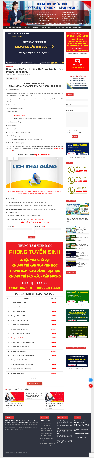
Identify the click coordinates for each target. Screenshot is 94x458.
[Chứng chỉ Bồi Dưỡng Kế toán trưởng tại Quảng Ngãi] (14, 393)
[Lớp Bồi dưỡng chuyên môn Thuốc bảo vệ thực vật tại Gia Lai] (71, 235)
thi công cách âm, (70, 343)
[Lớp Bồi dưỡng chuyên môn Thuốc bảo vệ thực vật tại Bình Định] (71, 243)
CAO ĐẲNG (27, 27)
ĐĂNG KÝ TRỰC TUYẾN (71, 27)
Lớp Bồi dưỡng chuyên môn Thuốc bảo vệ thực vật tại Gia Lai (82, 237)
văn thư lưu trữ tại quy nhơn (24, 74)
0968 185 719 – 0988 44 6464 (82, 433)
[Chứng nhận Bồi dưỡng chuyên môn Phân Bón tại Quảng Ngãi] (71, 251)
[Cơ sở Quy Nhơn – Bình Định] (6, 27)
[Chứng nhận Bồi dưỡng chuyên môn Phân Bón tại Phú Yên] (71, 261)
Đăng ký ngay (33, 383)
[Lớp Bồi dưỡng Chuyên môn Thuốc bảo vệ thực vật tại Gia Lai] (71, 227)
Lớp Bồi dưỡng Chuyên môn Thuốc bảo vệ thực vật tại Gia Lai (82, 229)
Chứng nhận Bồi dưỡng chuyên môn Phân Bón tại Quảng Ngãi (82, 254)
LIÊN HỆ (80, 27)
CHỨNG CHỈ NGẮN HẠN (46, 27)
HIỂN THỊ (15, 78)
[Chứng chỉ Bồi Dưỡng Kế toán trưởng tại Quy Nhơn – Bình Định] (54, 393)
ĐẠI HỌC (35, 27)
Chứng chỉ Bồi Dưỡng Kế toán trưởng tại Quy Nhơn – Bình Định (54, 405)
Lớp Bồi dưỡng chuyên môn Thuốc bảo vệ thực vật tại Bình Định (82, 245)
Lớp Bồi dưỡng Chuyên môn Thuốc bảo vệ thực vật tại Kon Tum (77, 219)
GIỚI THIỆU (12, 27)
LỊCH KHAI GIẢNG (59, 27)
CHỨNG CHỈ (9, 66)
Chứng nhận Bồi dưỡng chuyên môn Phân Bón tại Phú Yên (82, 263)
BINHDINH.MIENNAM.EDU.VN (12, 420)
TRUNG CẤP (19, 27)
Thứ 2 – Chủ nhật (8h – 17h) (81, 429)
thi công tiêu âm (79, 343)
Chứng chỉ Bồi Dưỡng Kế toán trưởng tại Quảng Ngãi (15, 404)
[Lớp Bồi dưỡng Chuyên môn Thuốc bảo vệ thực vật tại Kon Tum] (77, 204)
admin (15, 74)
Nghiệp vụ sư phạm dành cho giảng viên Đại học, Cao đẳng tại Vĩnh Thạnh (34, 395)
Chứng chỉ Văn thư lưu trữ (19, 338)
